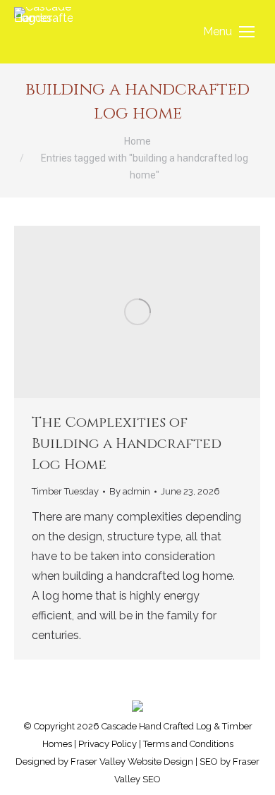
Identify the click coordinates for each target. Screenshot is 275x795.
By (129, 491)
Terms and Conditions (188, 744)
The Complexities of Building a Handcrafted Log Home (126, 443)
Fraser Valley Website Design (132, 761)
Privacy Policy (107, 744)
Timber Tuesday (65, 491)
